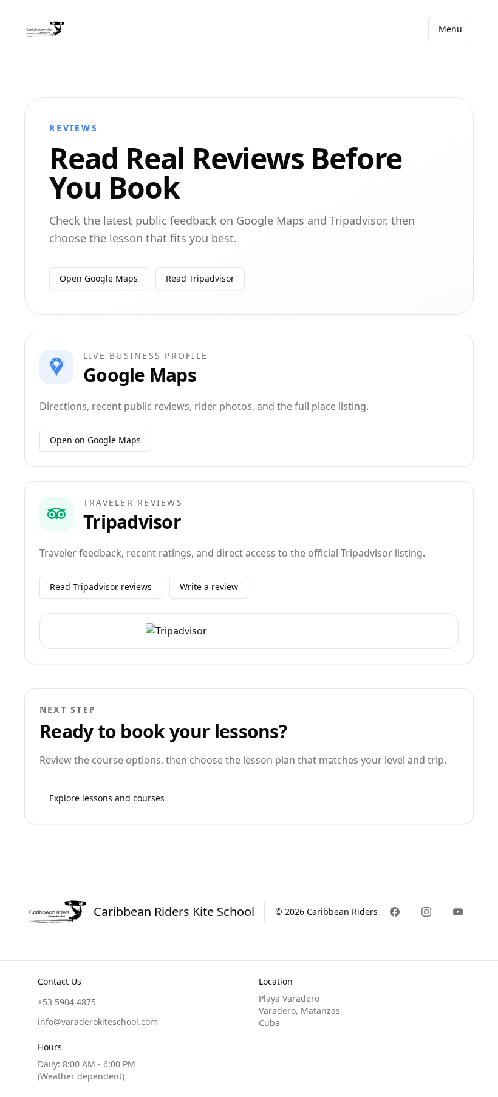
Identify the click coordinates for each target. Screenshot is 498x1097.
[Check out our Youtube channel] (458, 912)
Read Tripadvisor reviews (101, 587)
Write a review (209, 587)
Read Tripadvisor (200, 278)
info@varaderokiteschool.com (98, 1021)
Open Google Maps (99, 278)
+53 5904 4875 (67, 1002)
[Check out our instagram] (426, 912)
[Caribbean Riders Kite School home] (45, 29)
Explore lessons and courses (107, 798)
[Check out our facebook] (395, 912)
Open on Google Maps (95, 440)
